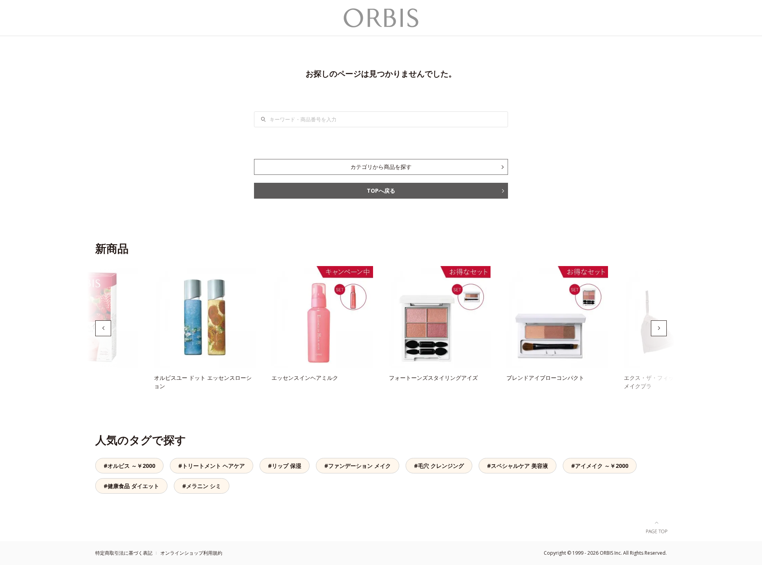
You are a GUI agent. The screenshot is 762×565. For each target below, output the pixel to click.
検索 (268, 119)
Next (659, 328)
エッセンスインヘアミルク (304, 377)
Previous (103, 328)
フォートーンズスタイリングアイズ (433, 377)
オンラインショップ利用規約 (191, 553)
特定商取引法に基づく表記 (123, 553)
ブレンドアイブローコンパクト (545, 377)
